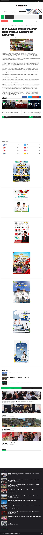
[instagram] (40, 1)
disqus (34, 116)
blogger (30, 116)
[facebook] (35, 1)
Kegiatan (6, 25)
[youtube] (38, 1)
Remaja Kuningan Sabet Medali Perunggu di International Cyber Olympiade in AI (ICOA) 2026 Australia (21, 104)
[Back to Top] (41, 533)
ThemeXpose (6, 533)
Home (3, 25)
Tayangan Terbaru (11, 25)
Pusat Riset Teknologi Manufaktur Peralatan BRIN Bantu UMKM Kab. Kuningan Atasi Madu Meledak (8, 105)
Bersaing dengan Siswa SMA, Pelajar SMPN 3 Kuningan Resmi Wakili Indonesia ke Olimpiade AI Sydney (33, 105)
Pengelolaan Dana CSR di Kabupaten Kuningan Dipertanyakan (19, 381)
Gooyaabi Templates (17, 533)
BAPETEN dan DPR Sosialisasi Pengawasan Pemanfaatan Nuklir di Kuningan (17, 401)
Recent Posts (11, 388)
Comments (32, 388)
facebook (38, 116)
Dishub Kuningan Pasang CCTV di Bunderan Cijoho (17, 372)
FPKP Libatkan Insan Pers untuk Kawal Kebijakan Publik (18, 377)
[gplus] (41, 1)
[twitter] (37, 1)
